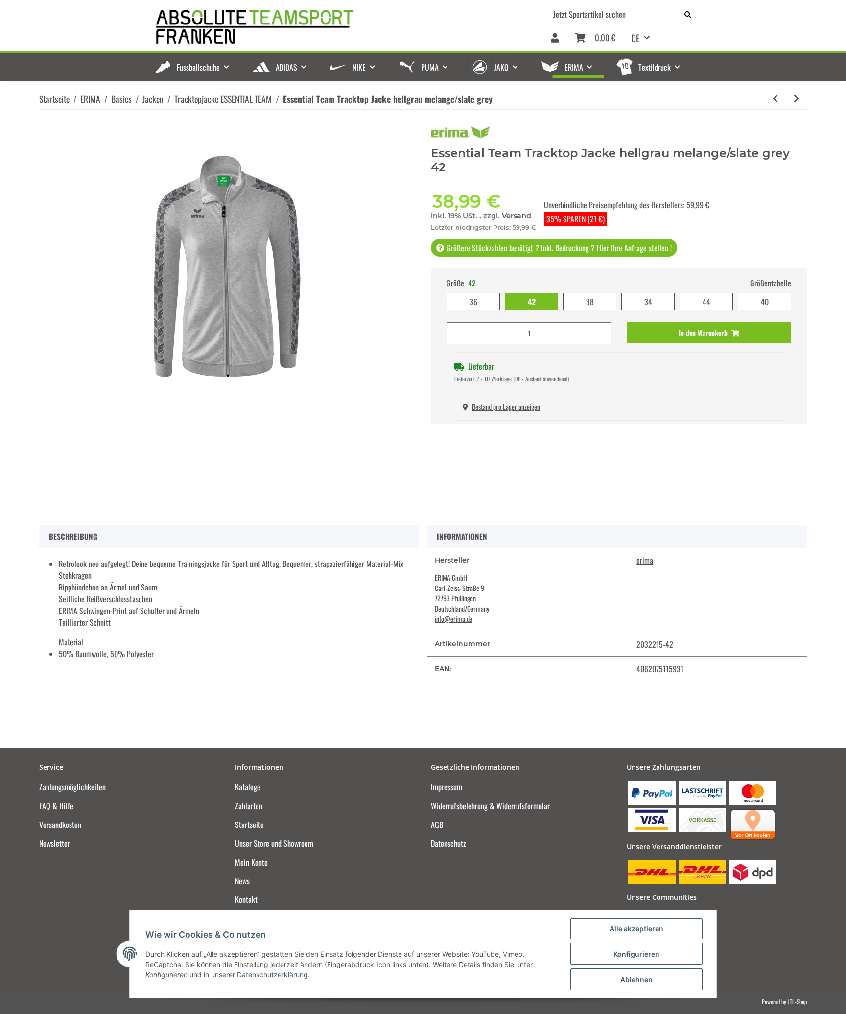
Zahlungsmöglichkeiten (72, 787)
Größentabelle (770, 283)
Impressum (446, 787)
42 (532, 301)
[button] (555, 38)
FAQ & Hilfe (56, 806)
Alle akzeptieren (636, 928)
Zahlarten (248, 806)
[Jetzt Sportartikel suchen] (688, 14)
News (242, 881)
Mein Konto (251, 862)
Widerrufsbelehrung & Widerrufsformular (490, 806)
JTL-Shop (797, 1001)
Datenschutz (448, 843)
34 (648, 301)
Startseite (249, 824)
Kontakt (246, 899)
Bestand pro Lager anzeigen (506, 406)
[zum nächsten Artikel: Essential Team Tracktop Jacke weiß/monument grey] (796, 98)
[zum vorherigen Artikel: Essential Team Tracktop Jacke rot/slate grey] (775, 98)
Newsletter (54, 843)
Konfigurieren (636, 954)
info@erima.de (453, 618)
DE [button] (635, 38)
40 (765, 301)
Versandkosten (60, 824)
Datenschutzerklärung (272, 974)
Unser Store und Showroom (274, 843)
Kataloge (247, 787)
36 (473, 301)
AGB (437, 824)
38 (590, 301)
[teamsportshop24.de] (305, 27)
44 (706, 301)
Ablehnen (636, 979)
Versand (516, 216)
